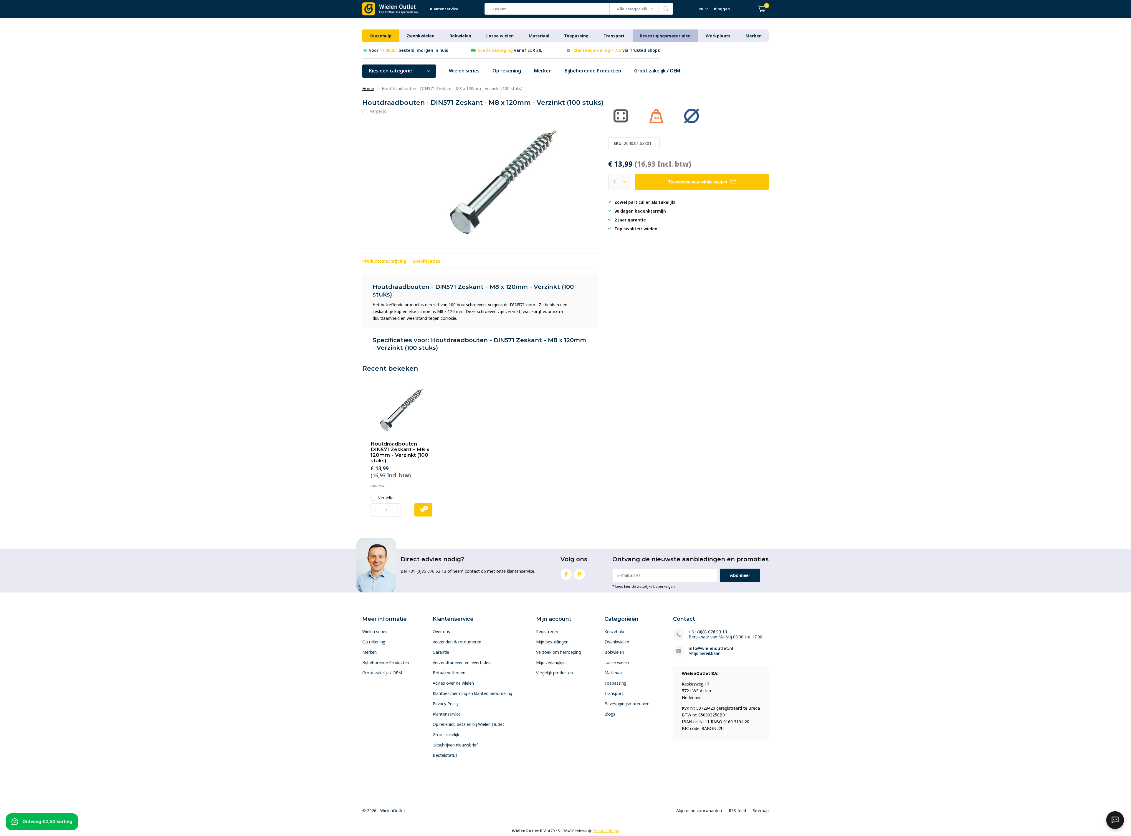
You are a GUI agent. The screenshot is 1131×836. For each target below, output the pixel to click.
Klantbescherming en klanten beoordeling (472, 693)
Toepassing (576, 36)
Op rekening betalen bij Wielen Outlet (468, 724)
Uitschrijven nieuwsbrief (455, 745)
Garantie (441, 652)
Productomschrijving (384, 261)
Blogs (609, 714)
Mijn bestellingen (552, 642)
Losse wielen (500, 36)
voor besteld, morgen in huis (408, 50)
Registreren (547, 631)
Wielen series (464, 70)
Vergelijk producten (554, 673)
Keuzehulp (380, 36)
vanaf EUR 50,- (511, 50)
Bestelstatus (445, 755)
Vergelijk (386, 497)
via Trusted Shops (616, 50)
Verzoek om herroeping (558, 652)
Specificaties (426, 261)
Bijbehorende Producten (593, 70)
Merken (753, 36)
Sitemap (761, 810)
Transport (614, 36)
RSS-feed (737, 810)
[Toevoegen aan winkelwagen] (423, 510)
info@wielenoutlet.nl (711, 648)
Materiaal (539, 36)
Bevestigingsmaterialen (665, 36)
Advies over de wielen (453, 683)
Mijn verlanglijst (551, 662)
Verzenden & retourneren (457, 642)
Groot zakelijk (446, 734)
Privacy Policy (446, 703)
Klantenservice (444, 8)
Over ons (441, 631)
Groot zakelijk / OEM (657, 70)
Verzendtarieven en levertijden (462, 662)
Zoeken (666, 9)
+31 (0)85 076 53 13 (708, 631)
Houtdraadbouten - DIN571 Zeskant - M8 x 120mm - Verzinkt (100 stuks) (400, 452)
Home (368, 88)
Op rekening (506, 70)
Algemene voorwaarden (699, 810)
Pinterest (579, 574)
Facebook (566, 574)
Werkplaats (718, 36)
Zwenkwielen (420, 36)
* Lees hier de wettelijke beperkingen (643, 586)
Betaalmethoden (449, 673)
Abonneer (740, 575)
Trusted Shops (606, 830)
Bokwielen (460, 36)
